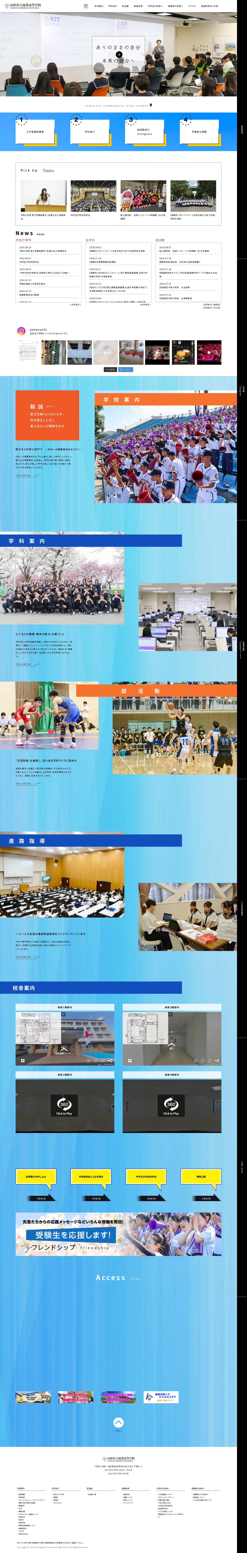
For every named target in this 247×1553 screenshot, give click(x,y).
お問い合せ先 (23, 1534)
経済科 (55, 1500)
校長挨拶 (22, 1497)
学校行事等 (23, 240)
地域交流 (22, 1517)
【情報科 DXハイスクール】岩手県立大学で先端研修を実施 (117, 250)
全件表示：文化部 (212, 307)
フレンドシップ (128, 1503)
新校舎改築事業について (27, 1525)
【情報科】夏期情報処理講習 (102, 261)
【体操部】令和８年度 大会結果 (174, 287)
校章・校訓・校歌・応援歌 (27, 1503)
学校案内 (20, 1488)
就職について (127, 1497)
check (41, 1198)
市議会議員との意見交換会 (32, 283)
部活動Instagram (242, 391)
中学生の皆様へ (163, 1488)
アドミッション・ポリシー (166, 1497)
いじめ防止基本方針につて (202, 1500)
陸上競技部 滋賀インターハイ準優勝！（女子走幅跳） (184, 250)
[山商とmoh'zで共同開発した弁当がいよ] (183, 352)
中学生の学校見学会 (29, 261)
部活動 (125, 6)
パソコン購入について (165, 1511)
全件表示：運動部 (212, 304)
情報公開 (22, 1511)
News (25, 232)
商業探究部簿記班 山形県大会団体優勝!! (180, 261)
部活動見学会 (163, 1508)
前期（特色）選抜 (163, 1500)
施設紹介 (22, 1505)
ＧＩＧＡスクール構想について (28, 1514)
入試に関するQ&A (164, 1503)
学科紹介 (55, 1488)
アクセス (192, 6)
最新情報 (22, 1494)
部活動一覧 (92, 1494)
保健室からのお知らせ (200, 1494)
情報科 (55, 1497)
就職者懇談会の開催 (29, 294)
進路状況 (126, 1494)
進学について (127, 1500)
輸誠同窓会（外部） (210, 6)
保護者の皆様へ (198, 1488)
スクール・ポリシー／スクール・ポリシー (32, 1500)
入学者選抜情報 (242, 908)
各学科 (90, 240)
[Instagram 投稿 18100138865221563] (53, 352)
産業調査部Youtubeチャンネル (242, 650)
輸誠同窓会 (22, 1528)
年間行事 (22, 1522)
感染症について (198, 1497)
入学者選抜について (165, 1494)
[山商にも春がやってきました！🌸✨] (105, 352)
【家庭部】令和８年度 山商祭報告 (175, 298)
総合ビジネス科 (58, 1494)
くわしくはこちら (23, 664)
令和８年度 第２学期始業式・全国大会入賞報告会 (43, 250)
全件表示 (75, 304)
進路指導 (125, 1488)
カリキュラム (57, 1503)
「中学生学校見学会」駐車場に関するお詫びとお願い (44, 272)
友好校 (21, 1520)
